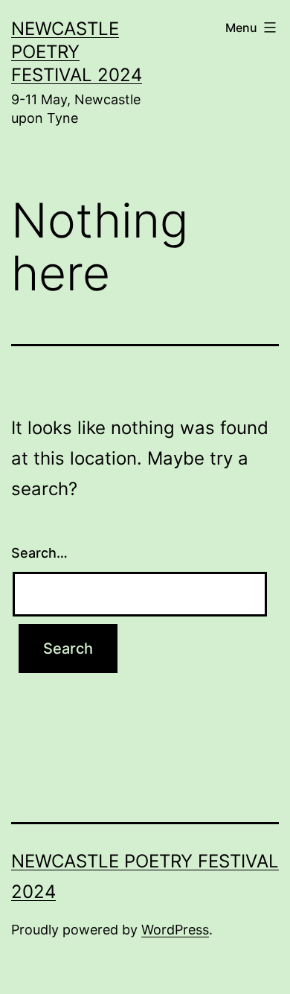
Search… (39, 553)
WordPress (175, 929)
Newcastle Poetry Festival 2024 (76, 52)
